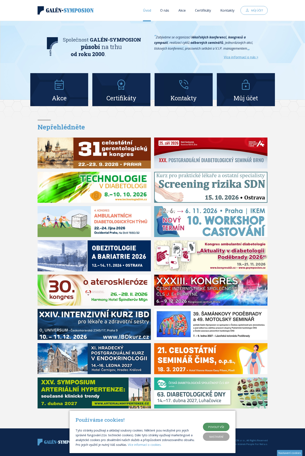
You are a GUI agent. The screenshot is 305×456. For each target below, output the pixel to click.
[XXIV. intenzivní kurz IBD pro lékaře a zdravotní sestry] (94, 324)
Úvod (147, 10)
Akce (182, 10)
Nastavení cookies (289, 453)
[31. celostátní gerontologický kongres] (94, 153)
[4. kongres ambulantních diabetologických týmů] (94, 221)
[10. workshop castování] (211, 221)
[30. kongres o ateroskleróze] (94, 290)
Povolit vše (216, 427)
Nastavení (216, 437)
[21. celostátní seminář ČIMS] (211, 358)
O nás (164, 10)
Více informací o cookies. (144, 445)
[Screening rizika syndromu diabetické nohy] (211, 187)
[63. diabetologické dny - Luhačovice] (211, 392)
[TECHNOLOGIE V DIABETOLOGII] (94, 187)
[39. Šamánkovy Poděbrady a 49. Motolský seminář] (211, 324)
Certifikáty (203, 10)
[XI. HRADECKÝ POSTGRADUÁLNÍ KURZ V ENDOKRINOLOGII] (94, 358)
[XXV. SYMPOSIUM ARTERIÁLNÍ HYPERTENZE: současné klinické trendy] (94, 392)
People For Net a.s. (257, 444)
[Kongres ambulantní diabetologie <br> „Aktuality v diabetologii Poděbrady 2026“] (211, 255)
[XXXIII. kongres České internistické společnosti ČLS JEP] (211, 290)
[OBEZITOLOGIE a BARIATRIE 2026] (94, 255)
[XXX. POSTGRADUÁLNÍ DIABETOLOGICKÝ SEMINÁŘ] (211, 153)
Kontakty (227, 10)
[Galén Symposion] (67, 10)
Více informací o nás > (241, 57)
